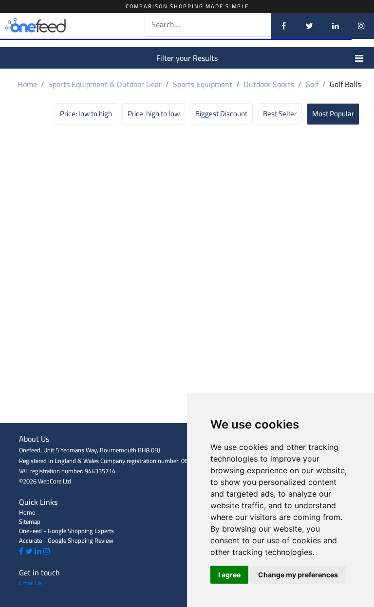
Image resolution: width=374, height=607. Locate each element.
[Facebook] (284, 26)
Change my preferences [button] (298, 575)
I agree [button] (229, 575)
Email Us (30, 583)
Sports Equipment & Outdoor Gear (105, 84)
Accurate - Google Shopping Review (66, 540)
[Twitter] (309, 26)
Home (27, 84)
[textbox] (227, 24)
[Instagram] (361, 26)
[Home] (50, 25)
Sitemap (29, 521)
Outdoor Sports (268, 84)
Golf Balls (345, 84)
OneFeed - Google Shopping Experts (66, 530)
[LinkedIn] (335, 26)
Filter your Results (187, 58)
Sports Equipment (202, 84)
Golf (311, 84)
